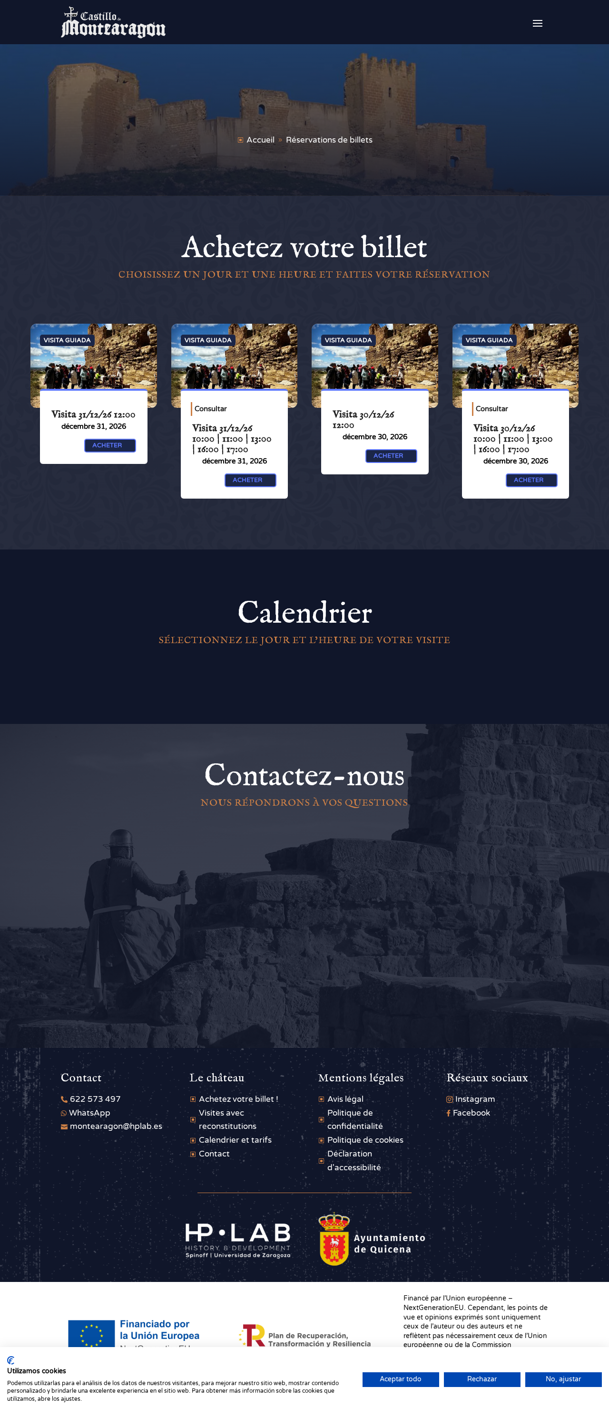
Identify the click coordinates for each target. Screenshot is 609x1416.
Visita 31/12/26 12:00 (93, 414)
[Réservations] (93, 366)
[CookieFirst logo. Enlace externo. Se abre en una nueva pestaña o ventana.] (10, 1360)
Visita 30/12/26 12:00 (363, 420)
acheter (107, 445)
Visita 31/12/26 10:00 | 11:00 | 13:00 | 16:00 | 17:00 (232, 439)
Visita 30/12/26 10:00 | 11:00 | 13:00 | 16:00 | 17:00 (513, 439)
